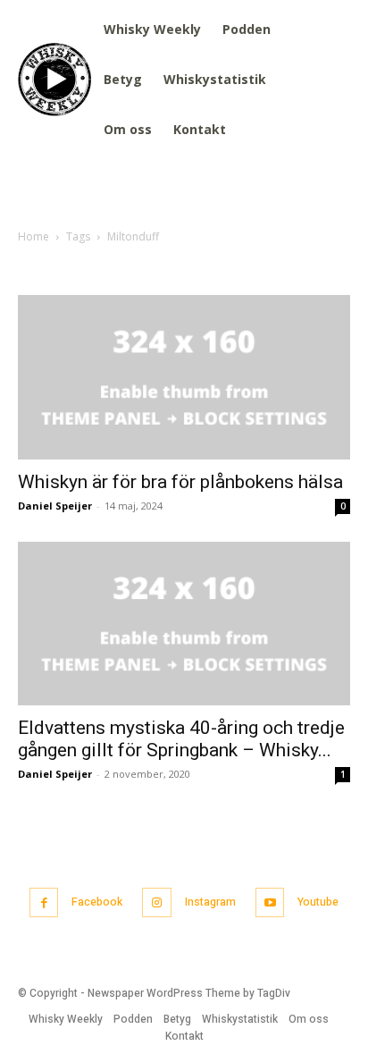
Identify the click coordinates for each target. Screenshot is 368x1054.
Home (33, 236)
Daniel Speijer (55, 505)
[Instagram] (156, 902)
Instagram (210, 902)
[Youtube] (270, 902)
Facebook (96, 902)
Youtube (318, 902)
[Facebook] (44, 902)
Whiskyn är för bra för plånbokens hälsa (180, 482)
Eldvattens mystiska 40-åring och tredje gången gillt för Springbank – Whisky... (181, 739)
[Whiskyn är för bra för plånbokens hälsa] (184, 377)
